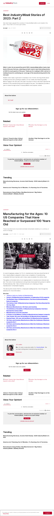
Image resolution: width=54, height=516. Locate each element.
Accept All (47, 513)
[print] (50, 33)
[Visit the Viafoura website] (47, 155)
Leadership (5, 10)
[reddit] (29, 33)
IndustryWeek (40, 347)
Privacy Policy (6, 513)
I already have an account (27, 166)
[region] (27, 152)
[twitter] (27, 33)
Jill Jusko (5, 234)
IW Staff (5, 28)
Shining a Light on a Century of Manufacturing (20, 295)
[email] (31, 33)
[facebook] (22, 33)
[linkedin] (24, 33)
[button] (4, 3)
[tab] (7, 149)
